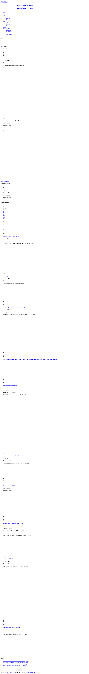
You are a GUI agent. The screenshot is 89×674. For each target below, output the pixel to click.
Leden (4, 15)
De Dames (8, 18)
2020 (4, 217)
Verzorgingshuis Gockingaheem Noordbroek (13, 523)
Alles (4, 206)
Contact (4, 27)
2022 (4, 220)
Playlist (7, 32)
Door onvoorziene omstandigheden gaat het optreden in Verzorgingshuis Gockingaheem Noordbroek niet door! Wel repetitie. (30, 359)
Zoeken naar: (3, 669)
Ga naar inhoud (3, 1)
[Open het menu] (1, 38)
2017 (4, 212)
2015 (4, 209)
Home (4, 10)
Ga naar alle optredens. (5, 181)
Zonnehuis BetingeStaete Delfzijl (10, 385)
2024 (4, 222)
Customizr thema (31, 672)
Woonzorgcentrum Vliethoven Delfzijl (11, 276)
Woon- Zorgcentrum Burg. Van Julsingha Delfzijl (14, 307)
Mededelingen (8, 30)
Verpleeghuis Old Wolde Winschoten (11, 558)
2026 (4, 225)
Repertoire (8, 24)
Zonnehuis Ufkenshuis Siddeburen (10, 485)
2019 (4, 215)
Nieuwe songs (8, 31)
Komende (5, 208)
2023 (4, 221)
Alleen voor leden (6, 28)
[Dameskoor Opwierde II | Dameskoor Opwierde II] (4, 2)
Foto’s (7, 25)
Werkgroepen (8, 19)
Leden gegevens (9, 34)
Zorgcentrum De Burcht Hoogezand (11, 236)
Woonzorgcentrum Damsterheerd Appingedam (13, 455)
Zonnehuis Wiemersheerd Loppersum (11, 627)
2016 (4, 211)
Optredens (5, 13)
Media (4, 21)
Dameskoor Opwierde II (8, 672)
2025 (4, 224)
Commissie (8, 16)
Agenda (4, 12)
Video (7, 35)
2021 (4, 218)
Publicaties (8, 22)
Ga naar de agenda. (4, 199)
